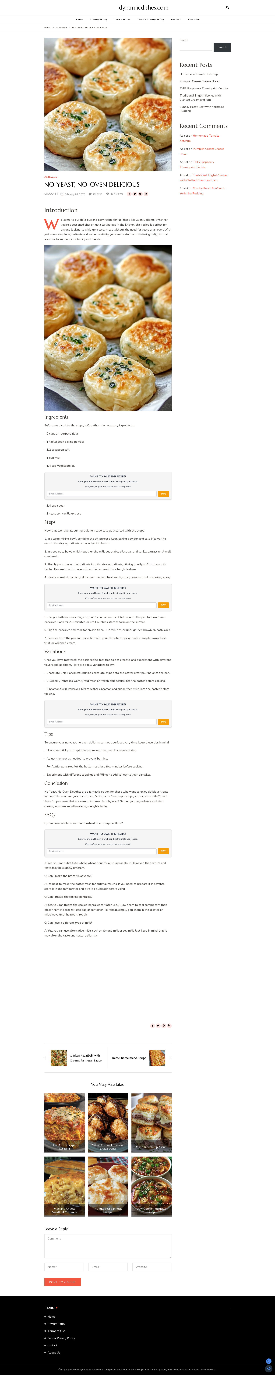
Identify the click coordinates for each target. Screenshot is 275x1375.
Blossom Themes (178, 1369)
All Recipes (50, 177)
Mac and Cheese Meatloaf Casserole (64, 1210)
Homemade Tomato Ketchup (199, 74)
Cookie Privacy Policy (151, 19)
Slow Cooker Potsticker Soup (151, 1210)
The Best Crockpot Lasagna (65, 1146)
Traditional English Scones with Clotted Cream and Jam (200, 97)
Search (184, 40)
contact (176, 19)
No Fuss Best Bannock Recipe (108, 1210)
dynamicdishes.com (144, 7)
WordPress (209, 1369)
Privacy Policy (98, 19)
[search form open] (228, 7)
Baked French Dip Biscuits (151, 1147)
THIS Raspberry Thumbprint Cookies (204, 88)
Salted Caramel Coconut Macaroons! (108, 1146)
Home (79, 19)
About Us (193, 19)
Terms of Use (122, 19)
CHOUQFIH (51, 194)
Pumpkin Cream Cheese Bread (200, 81)
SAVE (163, 493)
